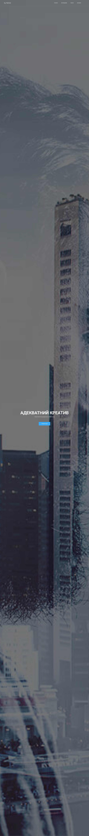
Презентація (44, 423)
